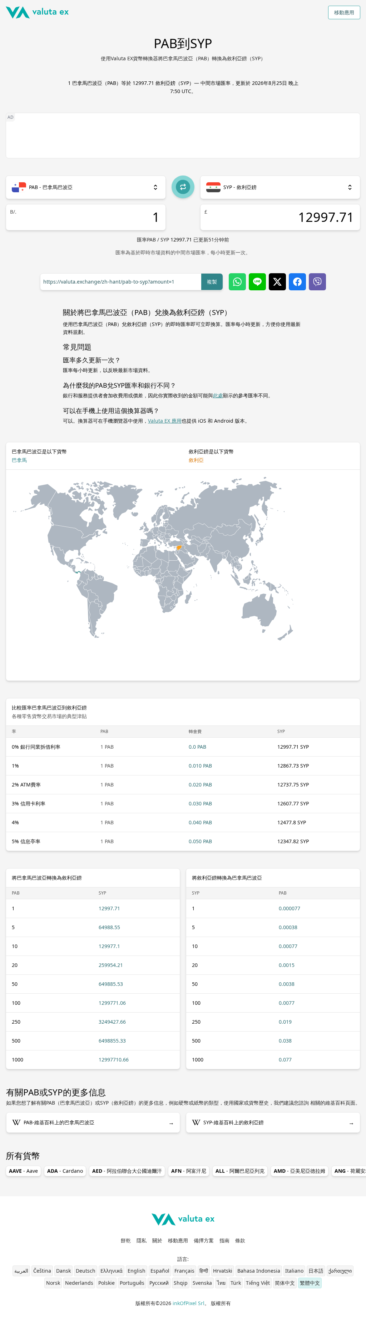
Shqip (181, 1282)
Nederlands (79, 1282)
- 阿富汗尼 (188, 1170)
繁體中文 (310, 1282)
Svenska (202, 1282)
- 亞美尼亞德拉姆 (299, 1170)
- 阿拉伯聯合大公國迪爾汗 (127, 1170)
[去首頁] (37, 12)
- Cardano (65, 1170)
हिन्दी (203, 1270)
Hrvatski (222, 1270)
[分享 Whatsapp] (237, 281)
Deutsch (85, 1270)
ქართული (340, 1270)
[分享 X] (277, 281)
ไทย (221, 1282)
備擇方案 (204, 1240)
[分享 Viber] (317, 281)
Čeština (42, 1270)
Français (184, 1270)
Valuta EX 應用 (165, 420)
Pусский (159, 1282)
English (136, 1270)
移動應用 (344, 12)
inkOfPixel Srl (188, 1303)
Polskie (106, 1282)
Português (132, 1282)
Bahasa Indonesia (258, 1270)
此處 (218, 395)
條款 (240, 1240)
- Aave (23, 1170)
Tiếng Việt (258, 1282)
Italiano (294, 1270)
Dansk (63, 1270)
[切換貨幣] (183, 186)
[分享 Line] (257, 281)
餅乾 (126, 1240)
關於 (157, 1240)
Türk (236, 1282)
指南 (224, 1240)
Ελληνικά (111, 1270)
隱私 (142, 1240)
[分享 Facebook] (297, 281)
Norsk (53, 1282)
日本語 (315, 1270)
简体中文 (285, 1282)
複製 (212, 281)
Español (159, 1270)
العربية (21, 1270)
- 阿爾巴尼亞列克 (240, 1170)
